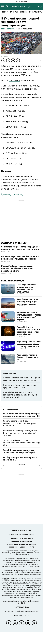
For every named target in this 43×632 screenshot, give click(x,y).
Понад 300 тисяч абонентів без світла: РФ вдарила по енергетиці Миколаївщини (28, 330)
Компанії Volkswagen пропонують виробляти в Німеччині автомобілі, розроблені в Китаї (18, 268)
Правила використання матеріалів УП (21, 544)
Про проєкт (29, 539)
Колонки (23, 12)
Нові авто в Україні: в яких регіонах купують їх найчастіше (20, 386)
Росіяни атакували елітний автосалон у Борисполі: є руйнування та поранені (20, 257)
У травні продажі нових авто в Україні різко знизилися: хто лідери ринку (21, 379)
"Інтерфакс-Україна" (29, 561)
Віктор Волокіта (7, 29)
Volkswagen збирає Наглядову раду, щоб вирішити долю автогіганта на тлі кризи (20, 248)
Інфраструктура (35, 12)
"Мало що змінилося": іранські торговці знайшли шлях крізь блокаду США (27, 288)
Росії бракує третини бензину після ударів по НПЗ (28, 357)
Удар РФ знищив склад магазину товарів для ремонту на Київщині (27, 301)
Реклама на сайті (16, 539)
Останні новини (10, 410)
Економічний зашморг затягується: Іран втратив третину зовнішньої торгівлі (29, 316)
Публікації (14, 12)
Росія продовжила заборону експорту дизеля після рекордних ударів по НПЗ (21, 414)
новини (5, 12)
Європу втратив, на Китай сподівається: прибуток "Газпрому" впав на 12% (29, 344)
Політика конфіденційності (21, 541)
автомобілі (6, 194)
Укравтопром (18, 194)
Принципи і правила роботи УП (21, 547)
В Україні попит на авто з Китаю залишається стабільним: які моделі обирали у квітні (20, 394)
